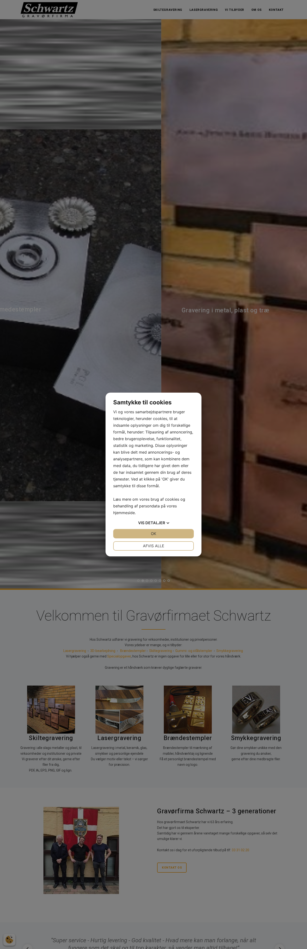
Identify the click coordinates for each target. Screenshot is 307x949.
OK (153, 533)
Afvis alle (153, 545)
